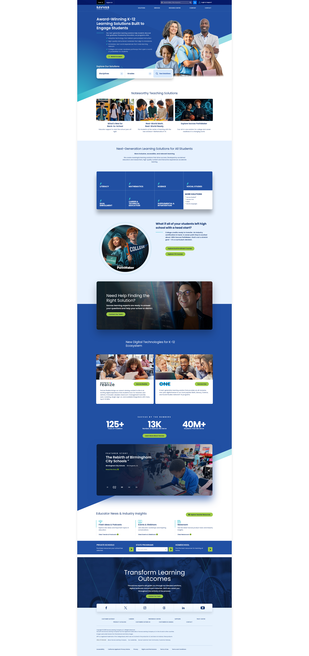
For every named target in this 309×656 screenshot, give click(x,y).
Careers (131, 619)
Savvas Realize (141, 384)
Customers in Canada (166, 622)
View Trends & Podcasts (108, 534)
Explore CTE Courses (175, 254)
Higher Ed (109, 2)
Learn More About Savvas (154, 436)
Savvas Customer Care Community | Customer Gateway (154, 640)
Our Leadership (132, 640)
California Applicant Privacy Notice (119, 649)
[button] (107, 487)
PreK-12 (100, 2)
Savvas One (190, 199)
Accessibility (100, 649)
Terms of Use (164, 649)
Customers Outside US (143, 622)
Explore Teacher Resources (200, 515)
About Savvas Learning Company (117, 640)
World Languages (191, 204)
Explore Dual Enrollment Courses (180, 248)
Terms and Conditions (179, 649)
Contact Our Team (116, 314)
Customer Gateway (108, 619)
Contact (189, 622)
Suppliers (178, 619)
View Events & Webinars (147, 534)
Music (188, 202)
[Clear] (162, 2)
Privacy (135, 649)
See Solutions (165, 73)
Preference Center (154, 619)
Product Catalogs (119, 622)
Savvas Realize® (191, 197)
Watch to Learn (116, 57)
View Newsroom (183, 534)
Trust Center (201, 619)
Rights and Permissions (149, 649)
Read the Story (111, 477)
